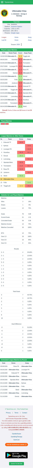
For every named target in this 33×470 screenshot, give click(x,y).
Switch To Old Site (16, 463)
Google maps (15, 33)
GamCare (16, 440)
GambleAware (16, 433)
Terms (16, 412)
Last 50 (4, 40)
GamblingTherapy (16, 436)
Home (16, 37)
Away (30, 37)
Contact (24, 412)
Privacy (8, 412)
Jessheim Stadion (16, 26)
